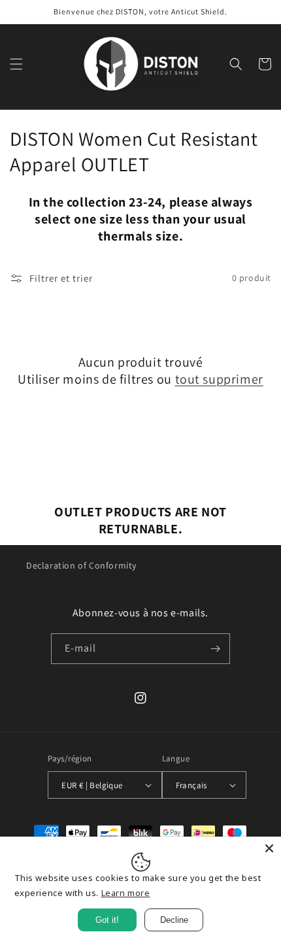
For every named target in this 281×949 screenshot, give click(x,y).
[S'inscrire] (215, 648)
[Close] (269, 848)
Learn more (125, 893)
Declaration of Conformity (81, 565)
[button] (16, 64)
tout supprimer (219, 379)
